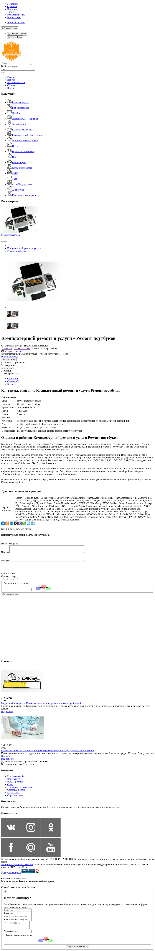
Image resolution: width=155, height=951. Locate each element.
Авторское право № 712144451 (17, 864)
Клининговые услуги (23, 129)
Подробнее (7, 711)
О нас (10, 784)
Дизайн (16, 113)
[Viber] (20, 523)
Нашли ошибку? (9, 356)
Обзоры (11, 85)
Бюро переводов (20, 107)
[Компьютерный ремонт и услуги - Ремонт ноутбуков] (33, 307)
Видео (10, 88)
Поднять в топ (8, 359)
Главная (11, 77)
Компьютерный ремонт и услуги (29, 135)
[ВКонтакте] (3, 523)
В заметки (37, 348)
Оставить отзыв (22, 348)
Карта (10, 384)
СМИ (15, 173)
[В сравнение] (2, 241)
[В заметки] (5, 241)
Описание (12, 378)
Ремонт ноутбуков (10, 235)
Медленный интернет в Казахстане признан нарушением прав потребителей (41, 703)
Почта (15, 146)
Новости (11, 79)
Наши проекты (15, 781)
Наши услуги (14, 779)
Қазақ (19, 37)
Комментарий (8, 573)
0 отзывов (7, 348)
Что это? (18, 351)
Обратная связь (15, 795)
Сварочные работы (22, 168)
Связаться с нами (16, 790)
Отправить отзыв (10, 594)
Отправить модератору (77, 946)
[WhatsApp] (24, 523)
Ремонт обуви (19, 162)
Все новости (7, 758)
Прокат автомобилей (23, 151)
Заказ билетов (19, 124)
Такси (15, 178)
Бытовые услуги (20, 102)
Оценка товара (8, 576)
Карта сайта (13, 792)
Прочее (16, 157)
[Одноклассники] (7, 523)
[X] (16, 523)
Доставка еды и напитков (25, 118)
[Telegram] (33, 523)
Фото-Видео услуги (22, 184)
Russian (22, 34)
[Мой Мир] (11, 523)
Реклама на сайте (16, 776)
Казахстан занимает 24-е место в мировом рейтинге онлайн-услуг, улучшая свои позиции (47, 750)
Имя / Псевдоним (10, 543)
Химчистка (18, 189)
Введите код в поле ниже (17, 583)
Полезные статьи (16, 82)
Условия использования (19, 787)
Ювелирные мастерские (24, 195)
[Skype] (28, 523)
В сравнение (50, 348)
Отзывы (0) (13, 381)
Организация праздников (25, 140)
